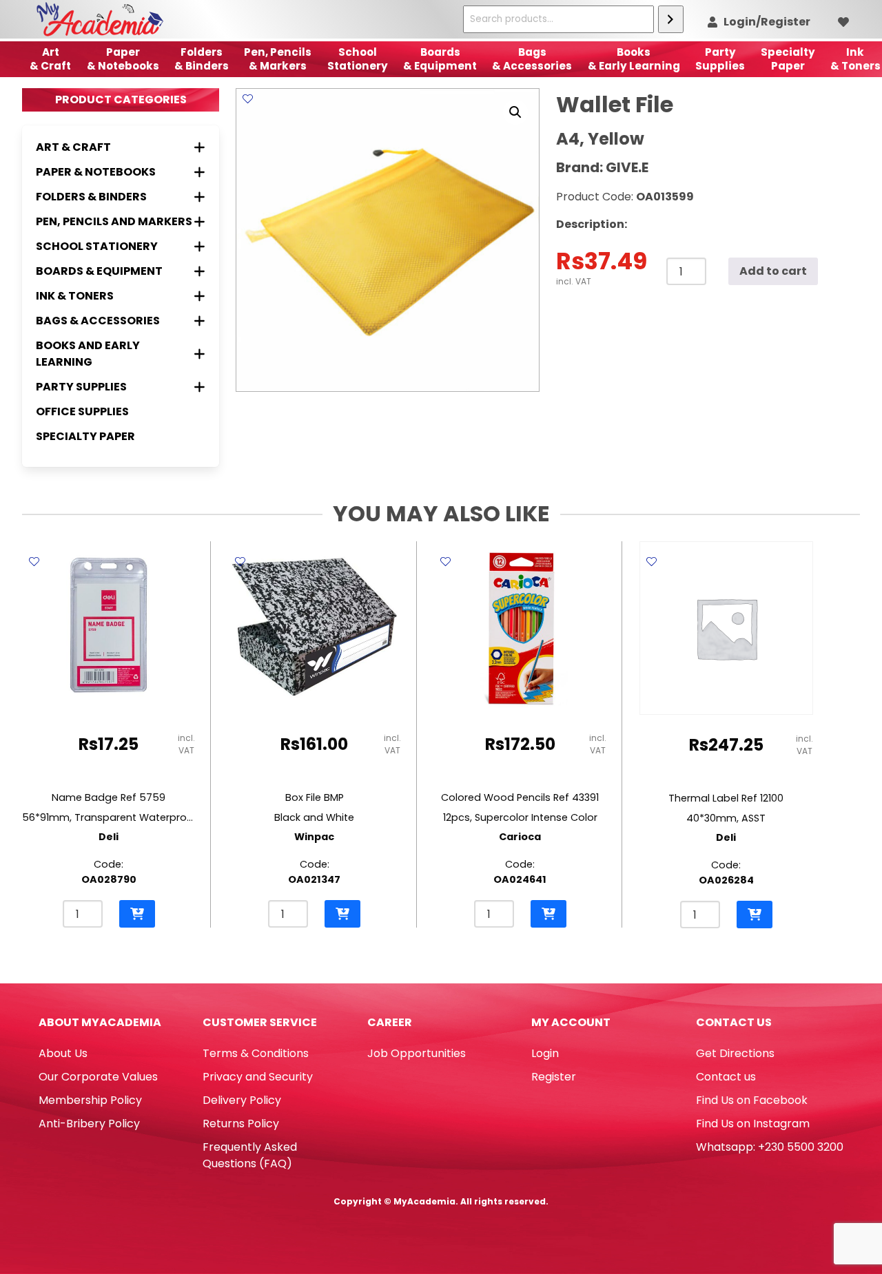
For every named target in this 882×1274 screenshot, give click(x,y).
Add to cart (773, 271)
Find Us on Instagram (753, 1123)
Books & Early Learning (634, 59)
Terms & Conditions (256, 1053)
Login (545, 1053)
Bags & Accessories (532, 59)
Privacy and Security (258, 1077)
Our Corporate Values (98, 1077)
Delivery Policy (242, 1100)
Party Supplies (720, 59)
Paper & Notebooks (123, 59)
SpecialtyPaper (788, 59)
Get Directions (735, 1053)
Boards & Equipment (440, 59)
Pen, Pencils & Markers (277, 59)
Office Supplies (82, 411)
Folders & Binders (201, 59)
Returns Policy (241, 1123)
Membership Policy (90, 1100)
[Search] (671, 19)
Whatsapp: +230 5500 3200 (769, 1147)
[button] (515, 112)
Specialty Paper (85, 436)
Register (553, 1077)
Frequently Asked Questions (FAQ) (250, 1155)
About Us (63, 1053)
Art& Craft (50, 59)
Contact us (726, 1077)
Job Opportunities (416, 1053)
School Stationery (357, 59)
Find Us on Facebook (752, 1100)
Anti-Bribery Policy (89, 1123)
